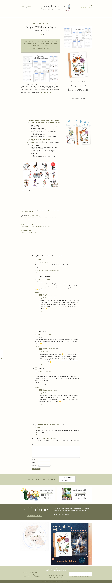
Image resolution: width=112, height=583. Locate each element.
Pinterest (87, 7)
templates (30, 219)
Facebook (83, 7)
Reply (37, 273)
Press (56, 575)
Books (24, 577)
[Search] (89, 573)
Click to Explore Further (34, 515)
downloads (30, 217)
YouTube (89, 7)
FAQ (79, 577)
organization (52, 217)
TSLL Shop (36, 577)
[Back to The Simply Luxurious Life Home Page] (54, 7)
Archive (74, 577)
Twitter (85, 7)
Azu (39, 259)
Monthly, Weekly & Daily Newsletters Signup (31, 574)
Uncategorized (40, 23)
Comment (36, 445)
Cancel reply (56, 438)
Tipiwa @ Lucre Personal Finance (50, 425)
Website (35, 465)
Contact (51, 575)
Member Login (22, 7)
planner (23, 219)
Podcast (29, 577)
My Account (85, 577)
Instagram (91, 7)
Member (34, 47)
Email (82, 7)
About (61, 575)
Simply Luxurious (49, 295)
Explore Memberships (30, 7)
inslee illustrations (40, 217)
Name (34, 460)
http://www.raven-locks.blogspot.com (47, 270)
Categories (67, 477)
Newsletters (86, 5)
